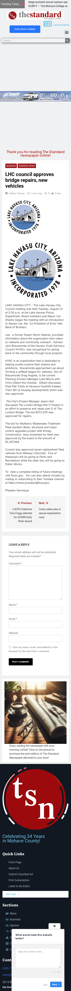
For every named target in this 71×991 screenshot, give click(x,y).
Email (13, 618)
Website (13, 633)
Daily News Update (25, 29)
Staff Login (11, 894)
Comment (15, 563)
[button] (66, 32)
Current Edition (61, 25)
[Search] (67, 40)
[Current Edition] (48, 24)
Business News (27, 165)
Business (11, 165)
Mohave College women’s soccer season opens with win (36, 2)
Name (13, 604)
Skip (45, 984)
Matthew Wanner (17, 193)
